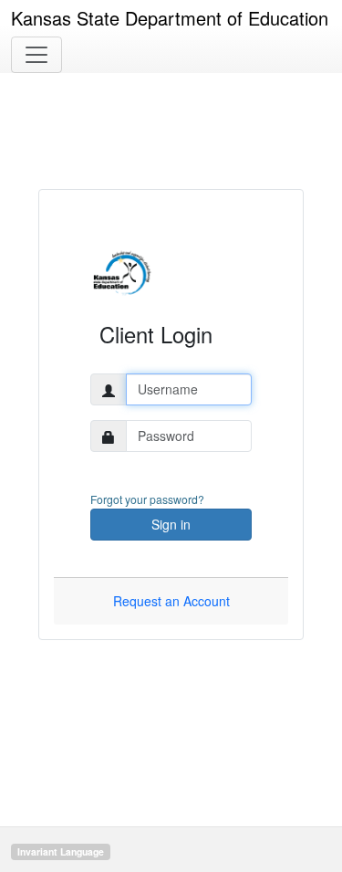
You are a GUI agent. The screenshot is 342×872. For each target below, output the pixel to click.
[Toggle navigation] (36, 55)
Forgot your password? (147, 499)
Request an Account (171, 601)
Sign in (171, 524)
